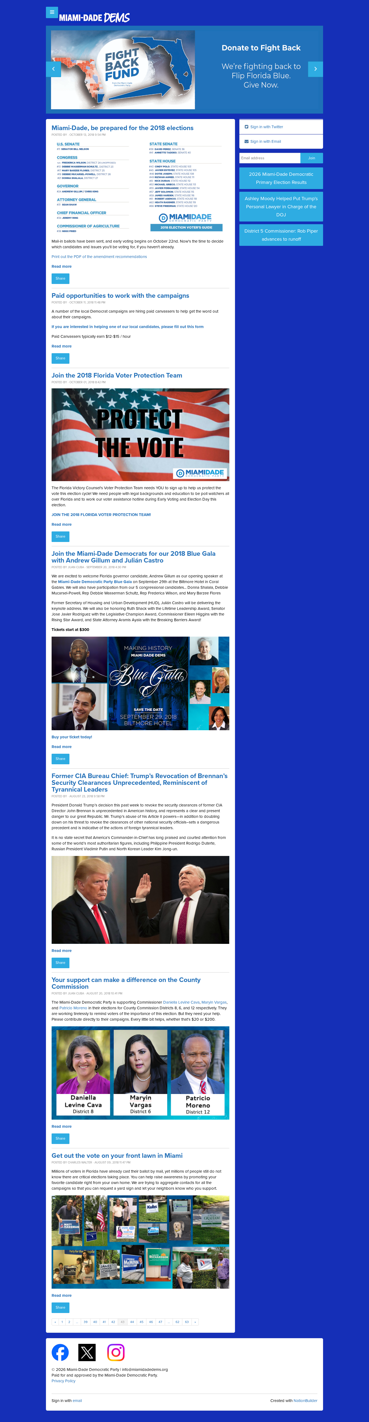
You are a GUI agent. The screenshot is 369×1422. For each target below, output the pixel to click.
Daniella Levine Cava (181, 1002)
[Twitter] (91, 1352)
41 (104, 1322)
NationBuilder (305, 1400)
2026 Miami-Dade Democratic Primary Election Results (281, 178)
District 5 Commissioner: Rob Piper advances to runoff (281, 235)
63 (187, 1322)
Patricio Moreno (73, 1008)
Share (60, 278)
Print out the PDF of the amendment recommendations (99, 256)
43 (123, 1322)
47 (160, 1322)
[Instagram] (120, 1352)
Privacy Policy (63, 1380)
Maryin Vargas (214, 1002)
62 (177, 1322)
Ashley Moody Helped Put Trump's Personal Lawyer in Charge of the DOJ (281, 207)
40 (95, 1322)
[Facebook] (65, 1352)
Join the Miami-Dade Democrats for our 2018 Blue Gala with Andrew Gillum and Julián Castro (134, 557)
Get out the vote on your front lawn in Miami (117, 1156)
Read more (62, 266)
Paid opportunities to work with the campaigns (120, 296)
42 (113, 1322)
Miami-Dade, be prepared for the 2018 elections (123, 128)
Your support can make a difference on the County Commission (126, 983)
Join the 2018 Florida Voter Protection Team (117, 375)
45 (141, 1322)
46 (151, 1322)
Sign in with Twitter (266, 126)
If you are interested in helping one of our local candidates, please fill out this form (128, 326)
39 (86, 1322)
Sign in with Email (265, 141)
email (77, 1400)
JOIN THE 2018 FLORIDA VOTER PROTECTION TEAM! (101, 514)
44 (132, 1322)
